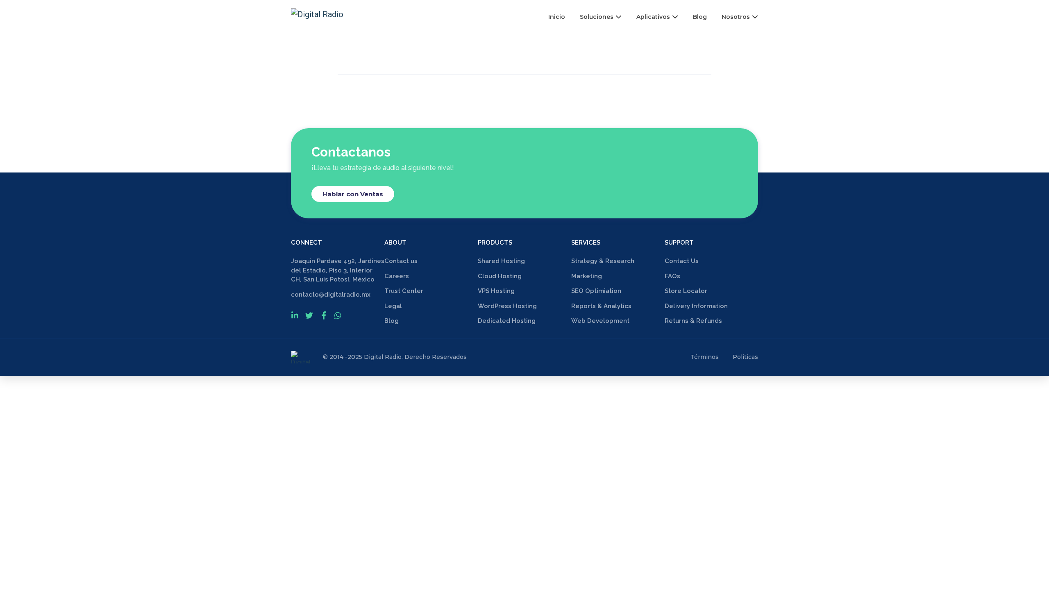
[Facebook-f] (323, 315)
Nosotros (736, 16)
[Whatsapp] (338, 315)
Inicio (556, 16)
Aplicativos (653, 16)
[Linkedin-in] (295, 315)
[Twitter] (309, 315)
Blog (700, 16)
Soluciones (596, 16)
